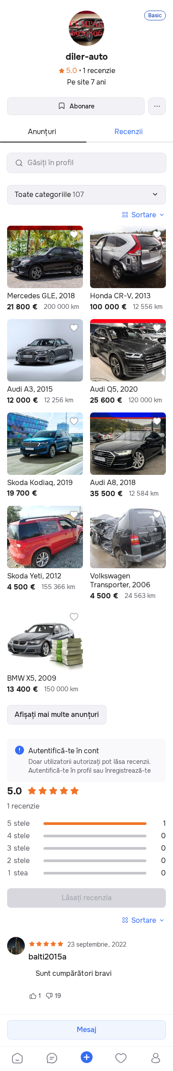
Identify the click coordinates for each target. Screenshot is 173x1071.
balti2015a (47, 957)
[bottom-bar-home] (17, 1059)
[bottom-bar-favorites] (121, 1059)
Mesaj (86, 1029)
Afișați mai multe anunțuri (57, 714)
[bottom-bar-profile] (156, 1059)
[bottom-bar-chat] (52, 1059)
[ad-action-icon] (74, 235)
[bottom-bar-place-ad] (86, 1059)
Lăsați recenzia (87, 897)
